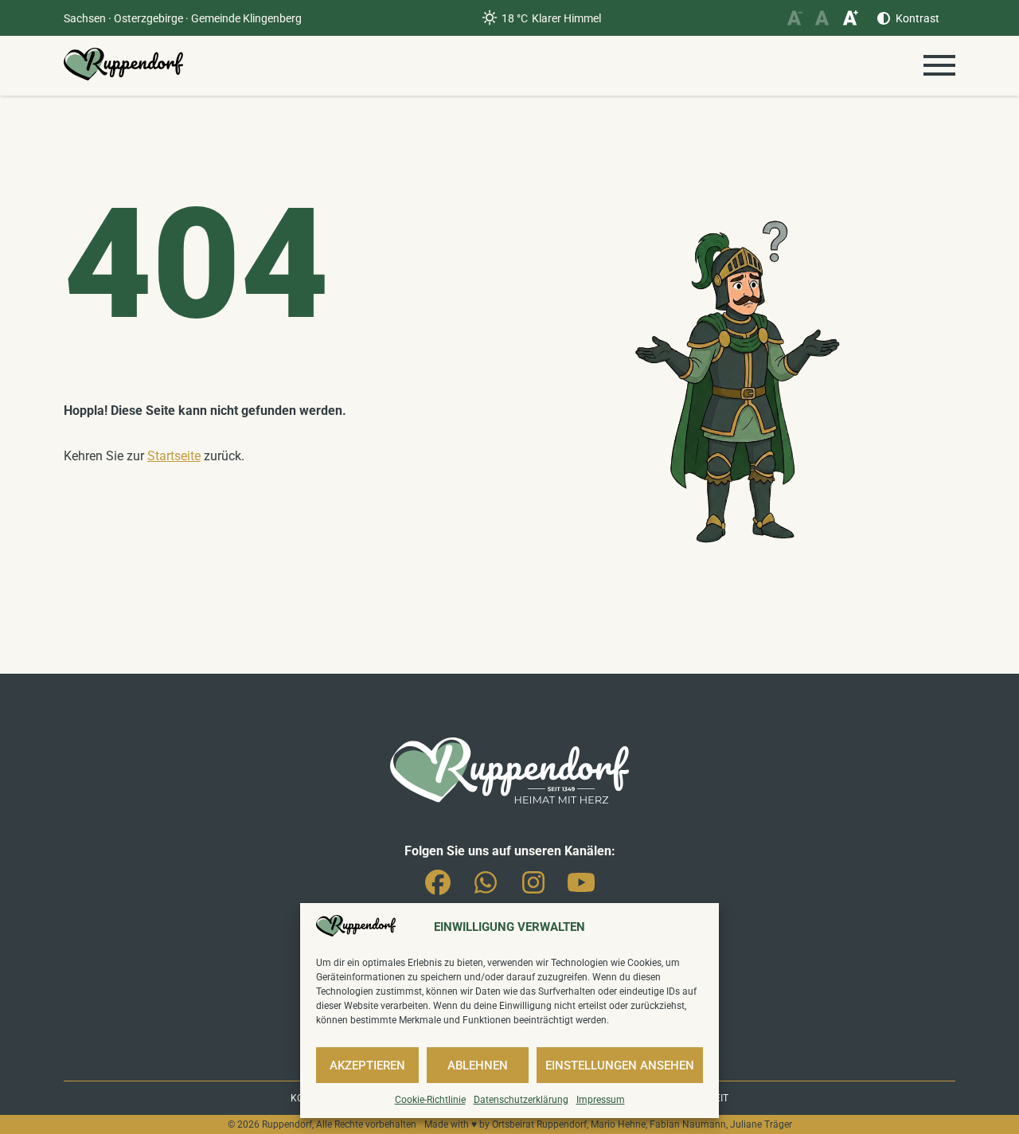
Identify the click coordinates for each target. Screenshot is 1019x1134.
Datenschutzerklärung (521, 1099)
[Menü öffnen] (939, 65)
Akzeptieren (367, 1065)
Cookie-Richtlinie (430, 1099)
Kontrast (917, 18)
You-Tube (581, 888)
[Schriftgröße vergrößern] (850, 18)
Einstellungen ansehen (619, 1065)
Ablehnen (477, 1065)
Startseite (174, 455)
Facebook (438, 888)
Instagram (533, 888)
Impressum (600, 1099)
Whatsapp (486, 888)
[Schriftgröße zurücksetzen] (822, 18)
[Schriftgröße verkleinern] (794, 18)
